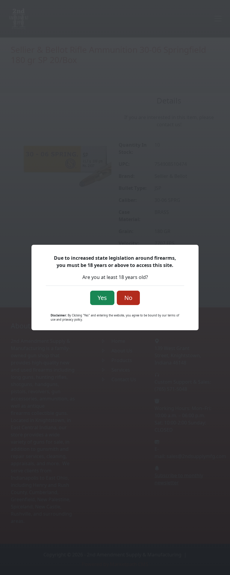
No (128, 298)
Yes (102, 298)
